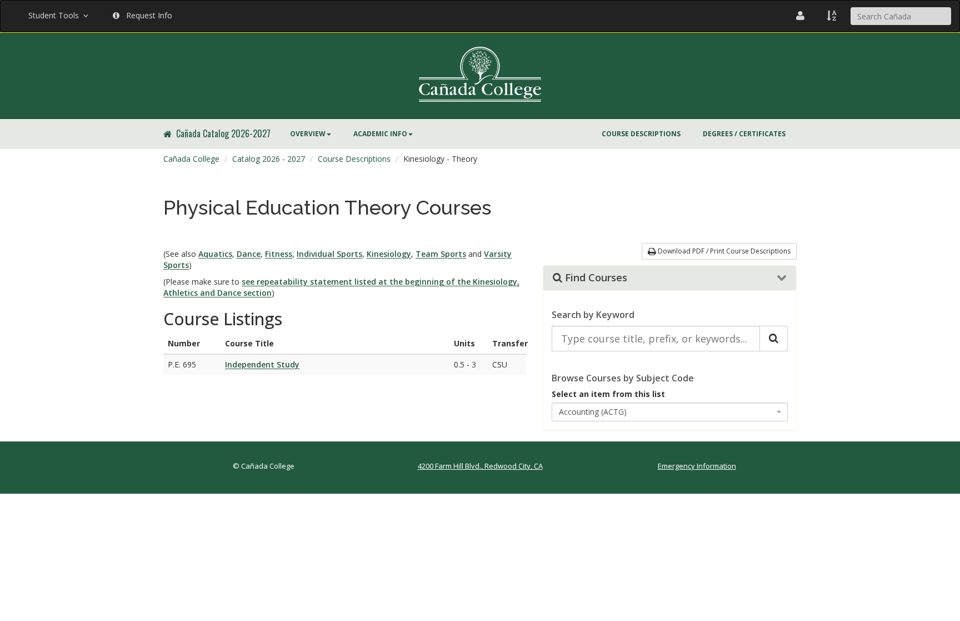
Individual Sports (329, 254)
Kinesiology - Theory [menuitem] (440, 158)
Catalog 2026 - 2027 (268, 158)
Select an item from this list (608, 394)
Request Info (147, 15)
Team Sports (441, 254)
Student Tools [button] (55, 15)
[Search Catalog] (773, 338)
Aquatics (215, 254)
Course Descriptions (641, 133)
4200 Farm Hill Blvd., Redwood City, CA (480, 466)
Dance (249, 254)
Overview (308, 133)
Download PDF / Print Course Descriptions (723, 251)
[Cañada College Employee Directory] (800, 15)
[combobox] (670, 412)
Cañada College (191, 158)
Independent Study (262, 364)
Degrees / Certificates (744, 133)
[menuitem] (310, 134)
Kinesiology (389, 254)
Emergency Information (697, 466)
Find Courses (594, 278)
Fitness (278, 254)
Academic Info (380, 133)
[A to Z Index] (832, 15)
